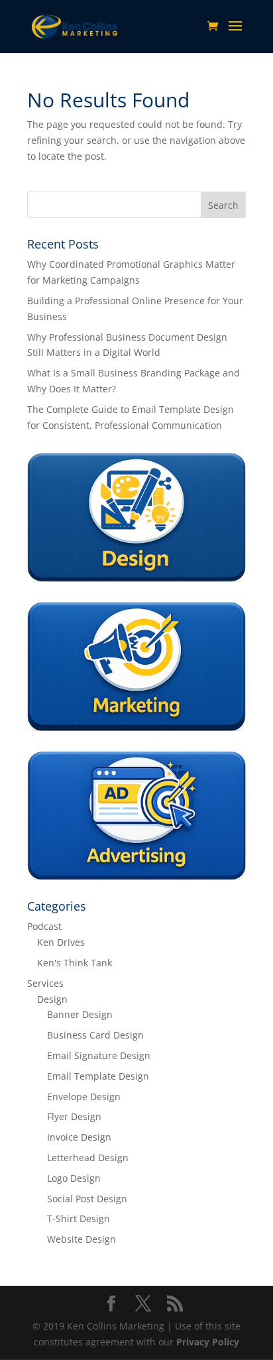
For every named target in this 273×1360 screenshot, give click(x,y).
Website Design (81, 1239)
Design (52, 999)
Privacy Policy (207, 1341)
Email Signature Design (98, 1055)
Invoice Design (79, 1137)
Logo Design (74, 1178)
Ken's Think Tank (74, 962)
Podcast (44, 926)
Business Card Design (95, 1035)
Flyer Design (74, 1116)
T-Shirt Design (78, 1218)
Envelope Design (84, 1096)
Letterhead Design (88, 1157)
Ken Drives (61, 942)
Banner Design (80, 1014)
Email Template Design (98, 1076)
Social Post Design (87, 1198)
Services (45, 983)
